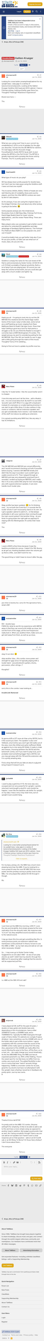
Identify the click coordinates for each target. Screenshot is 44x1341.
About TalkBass (7, 1302)
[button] (4, 11)
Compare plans (17, 35)
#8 (40, 498)
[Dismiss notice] (40, 19)
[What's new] (33, 11)
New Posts (5, 1290)
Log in (18, 31)
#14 (40, 732)
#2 (40, 137)
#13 (40, 682)
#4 (40, 254)
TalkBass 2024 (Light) (11, 1331)
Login (3, 1317)
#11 (40, 617)
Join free (11, 31)
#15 (40, 777)
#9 (40, 540)
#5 (40, 311)
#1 (40, 75)
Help (36, 1335)
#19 (40, 1019)
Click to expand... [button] (22, 859)
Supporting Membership (10, 1298)
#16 (40, 834)
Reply (23, 107)
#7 (40, 460)
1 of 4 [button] (16, 65)
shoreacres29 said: (10, 842)
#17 (40, 919)
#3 (40, 171)
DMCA (4, 1338)
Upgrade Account (35, 4)
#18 (40, 974)
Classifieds (5, 1294)
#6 (40, 385)
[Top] (8, 1338)
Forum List (5, 1286)
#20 (40, 1114)
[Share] (37, 75)
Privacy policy (28, 1335)
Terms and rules (16, 1335)
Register (4, 1322)
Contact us (5, 1307)
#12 (40, 647)
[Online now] (4, 837)
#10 (40, 596)
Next (23, 65)
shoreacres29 (9, 61)
